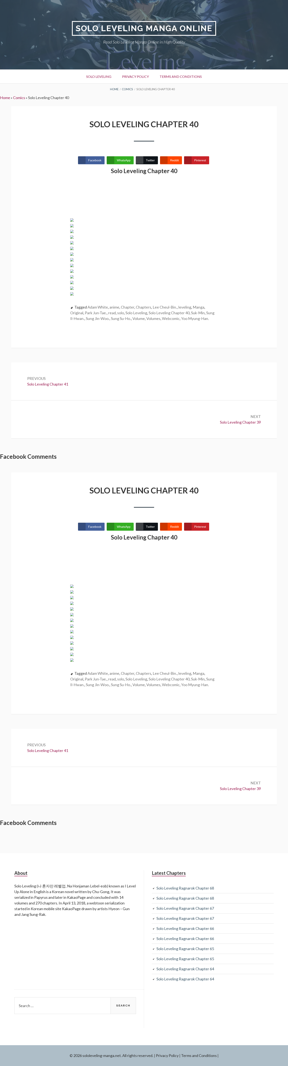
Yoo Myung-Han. (195, 318)
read (112, 312)
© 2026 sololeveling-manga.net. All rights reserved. (111, 1055)
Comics (19, 97)
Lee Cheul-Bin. (165, 307)
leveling (184, 307)
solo (120, 312)
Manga (198, 307)
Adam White (97, 307)
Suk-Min (198, 312)
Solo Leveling (98, 76)
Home (5, 97)
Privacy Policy (135, 76)
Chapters (143, 307)
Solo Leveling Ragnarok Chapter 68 (185, 888)
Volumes (153, 318)
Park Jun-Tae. (96, 312)
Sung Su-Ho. (121, 318)
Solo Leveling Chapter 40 (169, 312)
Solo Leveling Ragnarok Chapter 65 (185, 948)
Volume (138, 318)
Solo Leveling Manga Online (144, 28)
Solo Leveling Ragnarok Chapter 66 (185, 928)
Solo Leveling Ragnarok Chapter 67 (185, 908)
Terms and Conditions (181, 76)
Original (76, 312)
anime (114, 307)
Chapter (127, 307)
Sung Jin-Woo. (97, 318)
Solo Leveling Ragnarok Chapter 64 (185, 969)
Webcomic (171, 318)
